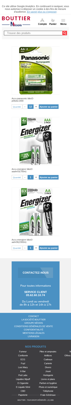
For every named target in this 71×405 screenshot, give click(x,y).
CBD (23, 391)
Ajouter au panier (49, 107)
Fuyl (23, 363)
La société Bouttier (33, 319)
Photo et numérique (48, 387)
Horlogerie (48, 375)
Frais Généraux (48, 395)
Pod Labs (22, 375)
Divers (48, 367)
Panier (53, 24)
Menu (63, 24)
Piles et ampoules (48, 351)
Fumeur (23, 351)
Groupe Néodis (33, 323)
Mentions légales (33, 333)
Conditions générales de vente (33, 326)
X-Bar (23, 371)
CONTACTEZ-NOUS (36, 272)
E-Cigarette (23, 383)
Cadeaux (48, 359)
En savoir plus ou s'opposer (42, 11)
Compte (42, 24)
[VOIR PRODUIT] (36, 70)
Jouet (48, 371)
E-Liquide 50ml (23, 387)
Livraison (33, 336)
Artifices (48, 355)
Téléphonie (48, 391)
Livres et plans (48, 379)
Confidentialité (33, 329)
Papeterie (22, 395)
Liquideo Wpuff (23, 379)
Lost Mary (23, 367)
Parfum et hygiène (48, 383)
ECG (23, 359)
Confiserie (23, 355)
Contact (33, 316)
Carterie (48, 363)
